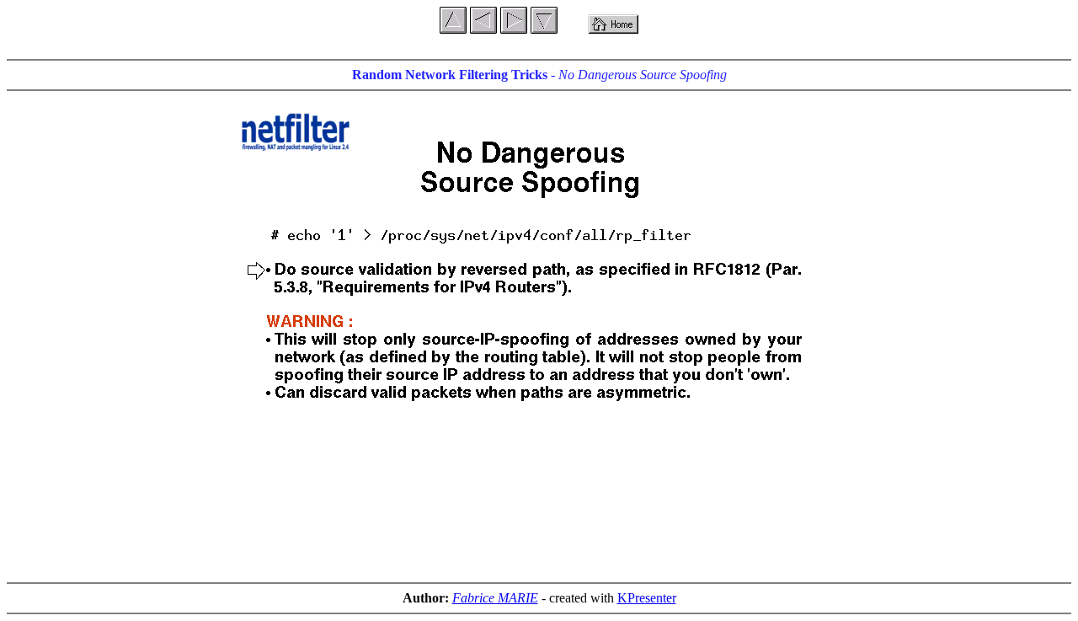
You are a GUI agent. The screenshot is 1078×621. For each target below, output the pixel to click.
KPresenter (646, 598)
